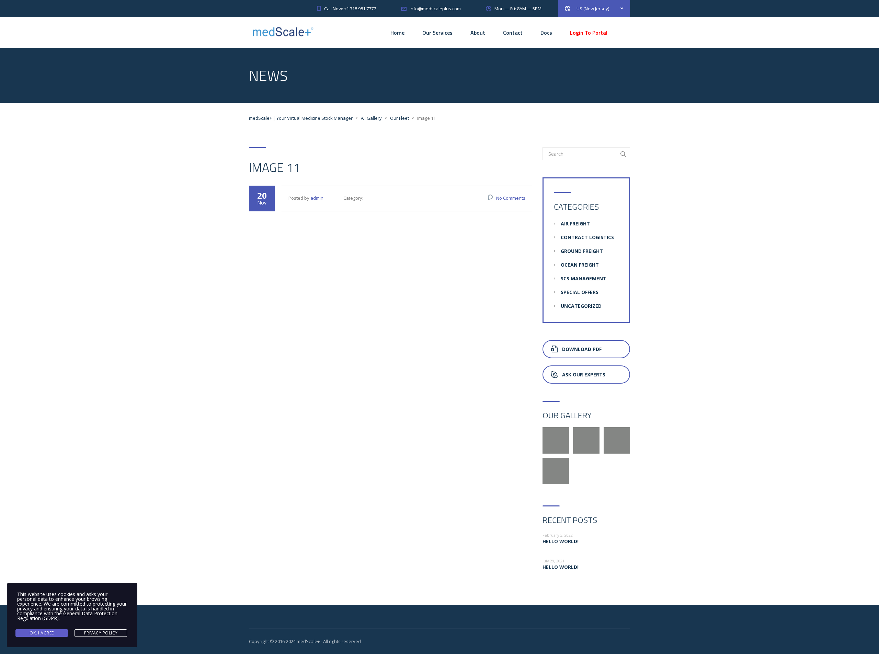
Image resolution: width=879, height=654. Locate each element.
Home (397, 32)
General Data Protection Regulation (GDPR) (67, 615)
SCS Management (583, 278)
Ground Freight (582, 251)
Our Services (437, 32)
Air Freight (575, 223)
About (477, 32)
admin (316, 198)
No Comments (510, 198)
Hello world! (561, 541)
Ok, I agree (42, 633)
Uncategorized (581, 306)
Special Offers (579, 292)
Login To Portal (588, 32)
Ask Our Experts (583, 374)
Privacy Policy (101, 633)
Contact (513, 32)
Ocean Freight (580, 264)
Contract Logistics (587, 237)
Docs (546, 32)
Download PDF (582, 349)
